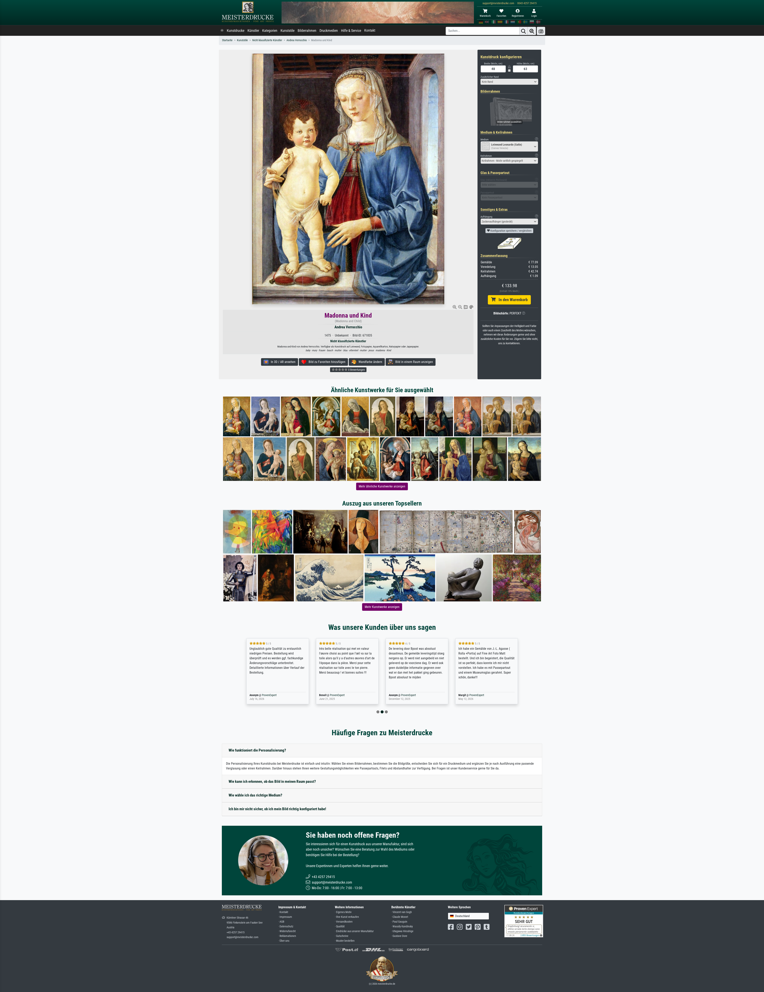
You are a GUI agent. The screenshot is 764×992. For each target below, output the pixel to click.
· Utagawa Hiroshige (402, 931)
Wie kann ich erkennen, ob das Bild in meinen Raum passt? (272, 781)
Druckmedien (329, 31)
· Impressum (285, 917)
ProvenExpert (263, 695)
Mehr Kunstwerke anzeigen (382, 607)
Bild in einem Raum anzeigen (413, 362)
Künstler (253, 31)
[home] (222, 30)
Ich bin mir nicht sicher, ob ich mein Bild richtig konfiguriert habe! (277, 809)
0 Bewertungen (356, 369)
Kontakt (369, 30)
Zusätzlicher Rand (489, 76)
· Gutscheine (341, 936)
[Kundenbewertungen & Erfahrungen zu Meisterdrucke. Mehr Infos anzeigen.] (523, 921)
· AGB (281, 921)
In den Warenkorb (512, 299)
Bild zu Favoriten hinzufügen (325, 362)
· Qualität (340, 926)
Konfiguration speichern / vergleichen (511, 230)
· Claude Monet (399, 917)
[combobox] (509, 82)
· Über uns (283, 940)
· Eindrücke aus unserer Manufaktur (354, 931)
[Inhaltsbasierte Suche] (532, 31)
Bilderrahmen (307, 31)
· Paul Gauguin (399, 921)
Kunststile (287, 31)
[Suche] (523, 31)
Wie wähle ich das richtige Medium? (255, 795)
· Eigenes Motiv (343, 912)
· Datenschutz (285, 926)
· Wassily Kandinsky (402, 926)
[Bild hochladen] (541, 31)
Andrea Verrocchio (296, 40)
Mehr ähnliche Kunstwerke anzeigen (382, 486)
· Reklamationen (287, 936)
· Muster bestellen (345, 940)
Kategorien (269, 31)
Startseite (227, 40)
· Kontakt (283, 912)
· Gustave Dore (399, 936)
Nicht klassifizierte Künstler (267, 40)
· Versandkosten (344, 921)
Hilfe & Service (351, 31)
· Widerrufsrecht (287, 931)
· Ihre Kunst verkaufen (347, 917)
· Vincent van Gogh (401, 912)
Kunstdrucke (235, 31)
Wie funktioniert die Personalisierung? (257, 750)
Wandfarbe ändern (369, 362)
